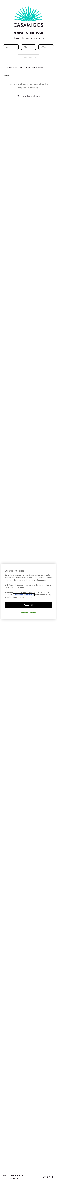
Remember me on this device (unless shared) (25, 67)
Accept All (28, 605)
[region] (28, 591)
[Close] (51, 567)
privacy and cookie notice (24, 595)
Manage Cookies (28, 613)
